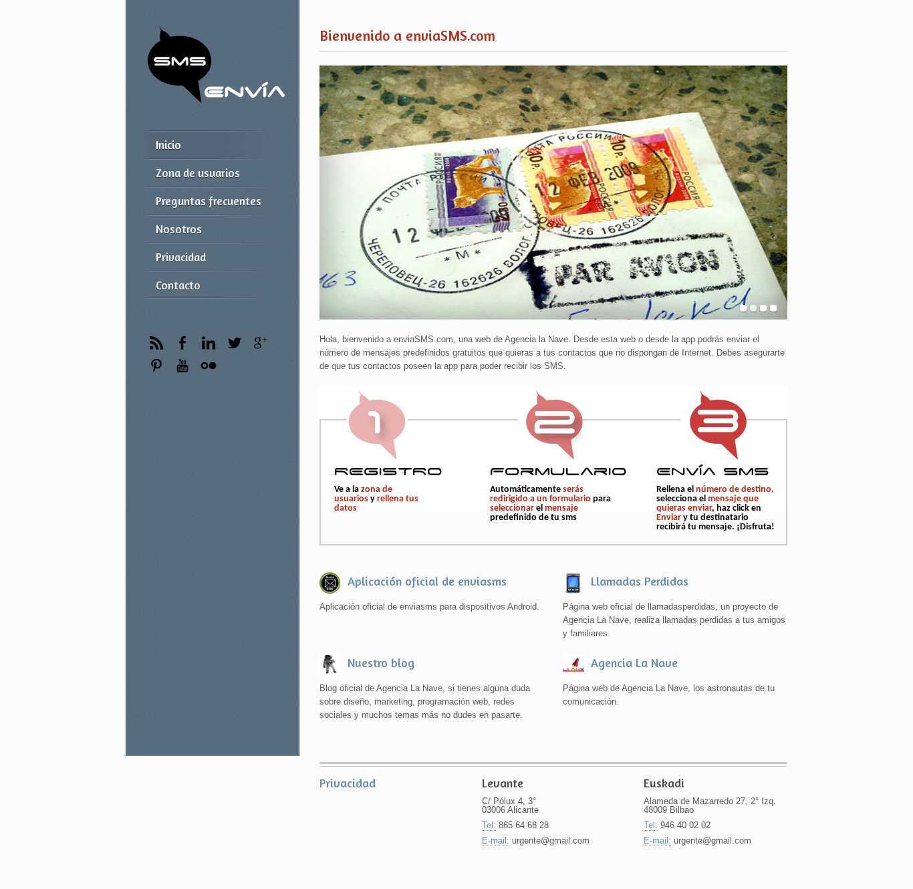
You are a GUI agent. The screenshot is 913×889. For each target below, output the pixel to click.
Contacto (178, 285)
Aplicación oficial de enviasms (427, 581)
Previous (334, 192)
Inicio (168, 145)
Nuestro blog (381, 662)
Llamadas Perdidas (639, 581)
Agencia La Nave (634, 662)
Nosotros (179, 229)
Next (772, 192)
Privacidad (181, 257)
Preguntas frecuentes (208, 201)
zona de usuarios (363, 494)
